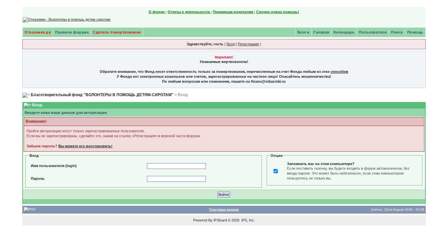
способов (339, 72)
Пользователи (373, 32)
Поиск (397, 32)
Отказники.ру (38, 32)
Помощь (415, 32)
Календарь (344, 32)
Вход (231, 44)
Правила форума (72, 32)
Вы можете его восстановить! (85, 146)
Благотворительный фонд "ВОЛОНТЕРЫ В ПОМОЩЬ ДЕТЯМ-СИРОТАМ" (102, 95)
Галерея (321, 32)
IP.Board (220, 220)
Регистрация (248, 44)
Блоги (303, 32)
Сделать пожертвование (117, 32)
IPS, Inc (247, 220)
